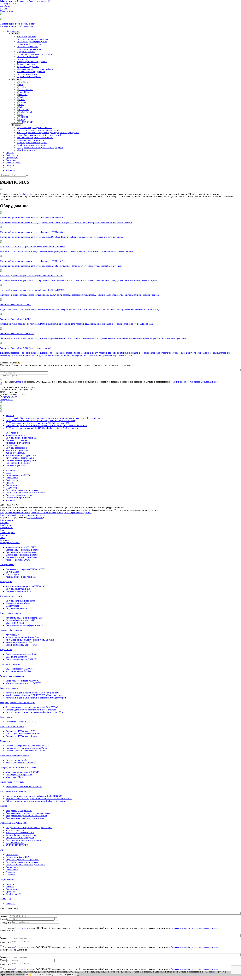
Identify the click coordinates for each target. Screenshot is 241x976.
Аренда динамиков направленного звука (25, 818)
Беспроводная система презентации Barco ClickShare (31, 710)
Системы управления (27, 74)
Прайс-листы (12, 155)
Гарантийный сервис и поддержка (22, 490)
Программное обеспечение (13, 791)
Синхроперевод (7, 564)
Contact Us (10, 903)
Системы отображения (27, 56)
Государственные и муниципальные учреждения (40, 147)
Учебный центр (13, 162)
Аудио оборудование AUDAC (20, 642)
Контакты (10, 170)
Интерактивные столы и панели (21, 762)
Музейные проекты (26, 150)
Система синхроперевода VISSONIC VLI (25, 569)
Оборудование (12, 31)
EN (5, 9)
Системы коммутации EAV (19, 589)
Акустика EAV (13, 635)
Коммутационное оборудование (32, 61)
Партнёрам (11, 160)
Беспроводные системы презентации (34, 54)
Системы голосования (27, 46)
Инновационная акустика (29, 49)
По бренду (16, 79)
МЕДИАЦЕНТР (8, 879)
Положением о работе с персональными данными (195, 382)
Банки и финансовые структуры (32, 142)
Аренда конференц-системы (19, 810)
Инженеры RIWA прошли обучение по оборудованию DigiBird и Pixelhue (40, 420)
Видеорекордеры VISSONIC (19, 669)
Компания (10, 470)
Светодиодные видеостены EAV (21, 654)
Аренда (3, 806)
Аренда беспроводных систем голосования (26, 815)
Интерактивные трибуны (18, 760)
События (10, 886)
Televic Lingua (12, 572)
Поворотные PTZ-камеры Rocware (22, 736)
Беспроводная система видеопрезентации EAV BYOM (32, 707)
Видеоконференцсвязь (10, 613)
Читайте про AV (13, 894)
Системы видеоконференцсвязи (32, 41)
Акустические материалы (29, 76)
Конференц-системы (26, 36)
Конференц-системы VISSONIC (21, 547)
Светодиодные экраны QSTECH (21, 659)
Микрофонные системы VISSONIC (22, 772)
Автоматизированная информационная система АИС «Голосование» (39, 798)
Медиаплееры (12, 606)
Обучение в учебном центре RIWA (22, 859)
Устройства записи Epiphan (18, 671)
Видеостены (22, 59)
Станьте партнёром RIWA (18, 497)
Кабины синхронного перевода (21, 577)
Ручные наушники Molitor (18, 603)
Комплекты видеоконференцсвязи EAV (24, 618)
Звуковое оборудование (28, 66)
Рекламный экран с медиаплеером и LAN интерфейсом (32, 693)
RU (1, 9)
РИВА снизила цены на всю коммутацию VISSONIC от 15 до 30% (37, 423)
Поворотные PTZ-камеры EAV (20, 731)
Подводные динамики (16, 608)
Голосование (6, 717)
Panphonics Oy (25, 194)
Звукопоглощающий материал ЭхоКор (24, 786)
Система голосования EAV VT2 (21, 722)
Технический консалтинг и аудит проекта (25, 492)
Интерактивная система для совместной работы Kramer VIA (34, 712)
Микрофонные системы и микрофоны (35, 69)
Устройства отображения (12, 676)
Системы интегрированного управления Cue (27, 745)
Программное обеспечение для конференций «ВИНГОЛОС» (35, 796)
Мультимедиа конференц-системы (22, 555)
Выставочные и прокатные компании (35, 137)
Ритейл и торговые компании (31, 145)
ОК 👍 (29, 974)
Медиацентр (11, 487)
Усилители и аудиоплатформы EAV (22, 637)
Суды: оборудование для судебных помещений (39, 135)
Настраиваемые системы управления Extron (26, 748)
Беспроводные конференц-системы (22, 550)
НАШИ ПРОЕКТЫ (15, 842)
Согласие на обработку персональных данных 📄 (55, 974)
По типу (15, 34)
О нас (8, 167)
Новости (10, 165)
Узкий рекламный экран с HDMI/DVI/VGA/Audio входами (34, 695)
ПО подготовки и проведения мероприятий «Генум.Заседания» (36, 801)
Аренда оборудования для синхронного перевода (29, 813)
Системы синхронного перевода (32, 39)
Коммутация (6, 581)
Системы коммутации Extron (19, 591)
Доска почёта (12, 477)
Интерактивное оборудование (31, 71)
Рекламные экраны (9, 688)
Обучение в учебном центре (19, 495)
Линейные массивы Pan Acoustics (21, 645)
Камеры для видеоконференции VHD (23, 733)
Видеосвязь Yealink (15, 623)
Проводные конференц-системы (21, 552)
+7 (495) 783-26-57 (8, 4)
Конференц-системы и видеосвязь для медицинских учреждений (48, 132)
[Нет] (78, 975)
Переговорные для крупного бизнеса (34, 127)
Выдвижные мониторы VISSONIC (22, 681)
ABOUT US (5, 899)
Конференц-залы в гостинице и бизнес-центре (39, 130)
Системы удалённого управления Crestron (25, 750)
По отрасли (17, 125)
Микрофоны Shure (14, 777)
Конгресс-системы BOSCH (18, 560)
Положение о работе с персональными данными (23, 515)
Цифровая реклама (26, 51)
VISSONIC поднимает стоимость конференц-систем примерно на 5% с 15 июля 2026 (46, 425)
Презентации (12, 157)
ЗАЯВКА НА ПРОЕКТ (17, 845)
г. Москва (25, 1)
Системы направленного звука (20, 601)
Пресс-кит (10, 891)
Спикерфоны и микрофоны (19, 774)
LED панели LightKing (16, 657)
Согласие (19, 382)
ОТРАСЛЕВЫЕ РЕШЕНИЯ (13, 823)
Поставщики (12, 867)
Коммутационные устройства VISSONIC (25, 586)
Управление (5, 741)
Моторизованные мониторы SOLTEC (24, 683)
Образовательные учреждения (31, 140)
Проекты (10, 152)
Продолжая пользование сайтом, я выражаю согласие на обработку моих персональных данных (45, 512)
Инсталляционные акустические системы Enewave (30, 640)
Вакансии (10, 872)
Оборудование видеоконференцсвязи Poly (26, 625)
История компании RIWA (18, 475)
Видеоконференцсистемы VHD (21, 620)
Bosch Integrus (12, 574)
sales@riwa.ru (6, 6)
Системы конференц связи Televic (22, 557)
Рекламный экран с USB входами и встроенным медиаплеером (36, 698)
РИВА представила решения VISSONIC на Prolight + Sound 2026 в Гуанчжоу (42, 428)
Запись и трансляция (27, 64)
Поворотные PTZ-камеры (29, 44)
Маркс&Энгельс (35, 517)
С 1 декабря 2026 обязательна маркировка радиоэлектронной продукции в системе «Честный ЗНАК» (54, 418)
